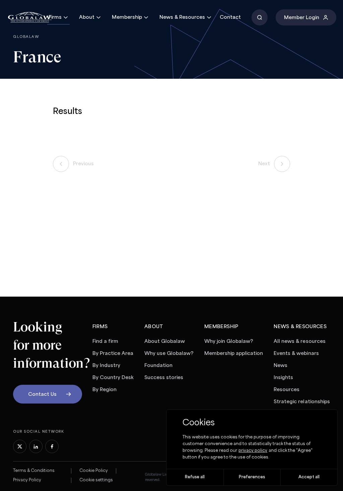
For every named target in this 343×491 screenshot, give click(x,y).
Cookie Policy (93, 471)
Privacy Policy (27, 480)
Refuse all (195, 477)
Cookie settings (96, 480)
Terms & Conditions (34, 471)
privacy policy (252, 450)
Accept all (309, 477)
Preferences (252, 477)
